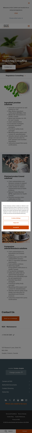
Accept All (16, 227)
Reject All (16, 222)
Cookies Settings (15, 218)
